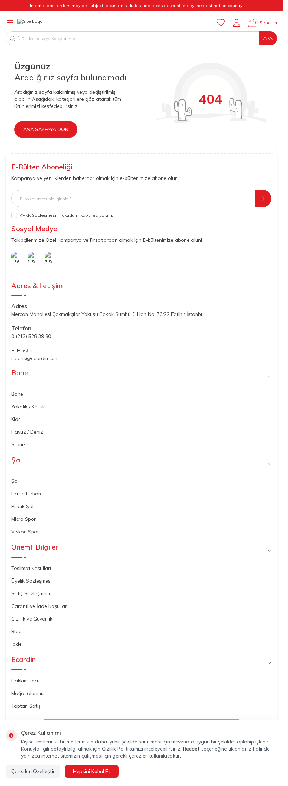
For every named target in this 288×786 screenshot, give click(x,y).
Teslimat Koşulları (31, 568)
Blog (16, 631)
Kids (16, 419)
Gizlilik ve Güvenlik (31, 619)
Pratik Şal (22, 506)
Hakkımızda (24, 680)
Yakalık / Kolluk (28, 406)
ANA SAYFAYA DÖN (45, 129)
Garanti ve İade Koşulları (39, 606)
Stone (18, 444)
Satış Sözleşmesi (30, 593)
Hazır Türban (26, 494)
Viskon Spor (25, 531)
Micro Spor (23, 519)
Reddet (191, 749)
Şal (15, 481)
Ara (268, 38)
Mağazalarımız (28, 693)
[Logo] (30, 23)
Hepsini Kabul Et (91, 771)
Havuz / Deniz (27, 432)
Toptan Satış (26, 706)
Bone (17, 394)
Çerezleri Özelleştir (33, 771)
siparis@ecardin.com (35, 358)
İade (16, 644)
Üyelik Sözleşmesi (31, 581)
